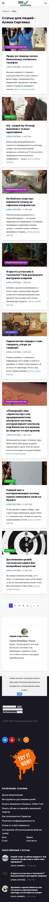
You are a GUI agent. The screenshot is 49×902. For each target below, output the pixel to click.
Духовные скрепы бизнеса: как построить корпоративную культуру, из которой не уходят (26, 890)
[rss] (26, 740)
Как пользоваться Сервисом (16, 816)
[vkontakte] (5, 740)
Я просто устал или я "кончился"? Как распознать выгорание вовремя (29, 874)
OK (19, 694)
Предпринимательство (16, 47)
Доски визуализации (12, 795)
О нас (5, 840)
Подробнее (27, 694)
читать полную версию (25, 89)
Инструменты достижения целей (18, 799)
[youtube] (12, 740)
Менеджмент (11, 332)
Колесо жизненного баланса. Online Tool (22, 804)
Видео (30, 837)
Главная (5, 11)
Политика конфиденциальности (18, 821)
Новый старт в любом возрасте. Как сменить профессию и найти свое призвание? (28, 859)
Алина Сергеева (13, 67)
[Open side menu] (3, 3)
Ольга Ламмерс (18, 866)
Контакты (32, 840)
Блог (4, 837)
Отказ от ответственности (15, 825)
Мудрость (9, 116)
